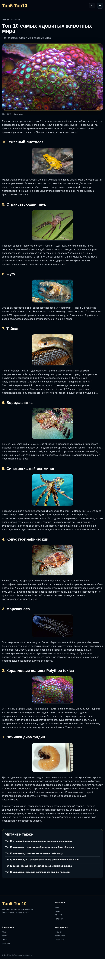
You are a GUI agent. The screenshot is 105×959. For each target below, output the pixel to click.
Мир (4, 932)
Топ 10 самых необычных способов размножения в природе (38, 865)
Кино (57, 907)
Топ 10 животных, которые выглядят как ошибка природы (37, 872)
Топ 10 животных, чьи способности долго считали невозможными (42, 859)
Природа (59, 918)
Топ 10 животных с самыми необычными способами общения (39, 847)
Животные (15, 20)
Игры (57, 911)
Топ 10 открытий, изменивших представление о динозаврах (38, 841)
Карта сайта (60, 936)
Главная (5, 20)
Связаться (59, 939)
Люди (4, 936)
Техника (58, 915)
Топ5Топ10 (14, 5)
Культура (6, 943)
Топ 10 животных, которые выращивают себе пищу (34, 853)
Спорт (4, 939)
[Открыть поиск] (92, 5)
